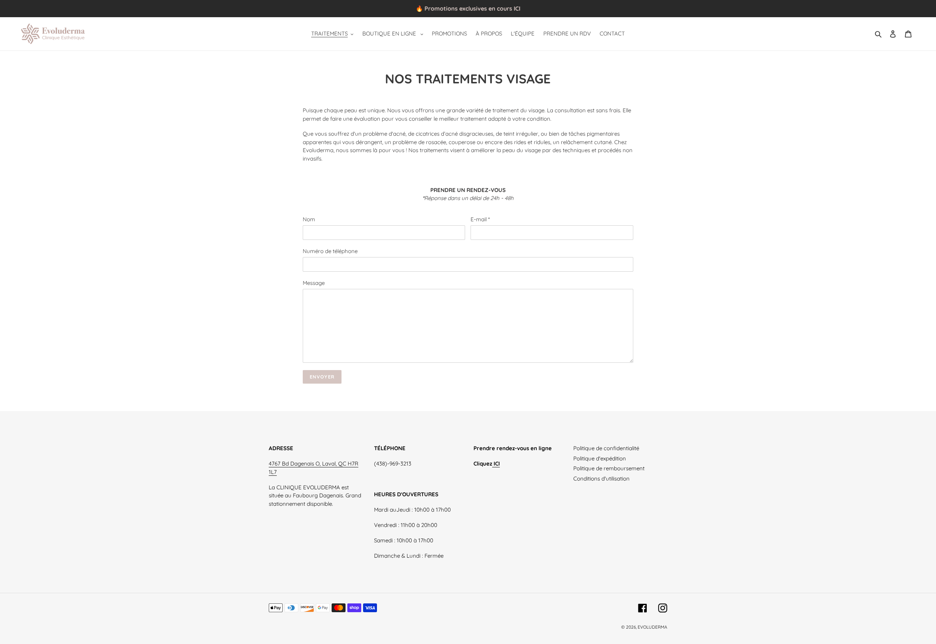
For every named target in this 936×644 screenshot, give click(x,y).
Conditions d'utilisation (601, 478)
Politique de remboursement (609, 468)
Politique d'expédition (599, 458)
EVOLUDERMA (652, 627)
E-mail (480, 219)
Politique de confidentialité (606, 448)
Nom (309, 219)
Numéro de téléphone (330, 251)
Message (314, 282)
